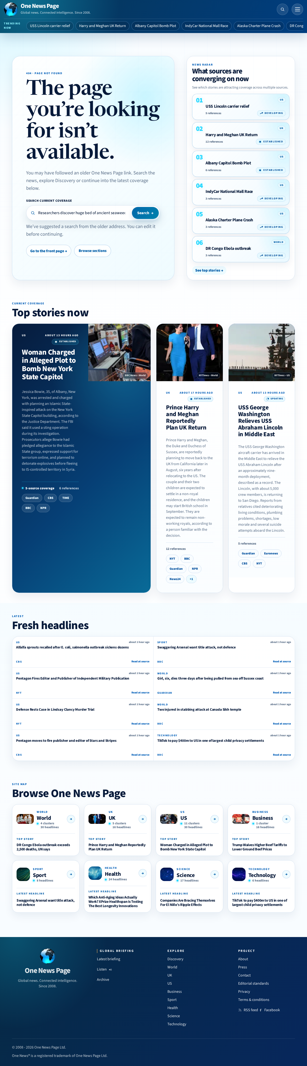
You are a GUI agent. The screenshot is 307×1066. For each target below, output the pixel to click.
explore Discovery (57, 180)
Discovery (175, 959)
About (243, 959)
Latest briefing (108, 959)
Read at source (140, 661)
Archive (103, 979)
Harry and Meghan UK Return (102, 25)
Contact (244, 975)
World (44, 818)
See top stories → (209, 270)
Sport (39, 875)
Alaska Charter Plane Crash (259, 25)
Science (186, 875)
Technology (262, 875)
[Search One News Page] (282, 9)
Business (262, 818)
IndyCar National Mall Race (206, 25)
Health (113, 874)
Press (242, 967)
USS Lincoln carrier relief (50, 25)
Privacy (244, 991)
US (183, 818)
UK (112, 818)
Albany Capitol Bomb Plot (155, 25)
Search (145, 213)
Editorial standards (253, 983)
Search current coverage (49, 200)
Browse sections (92, 250)
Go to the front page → (48, 251)
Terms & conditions (253, 999)
